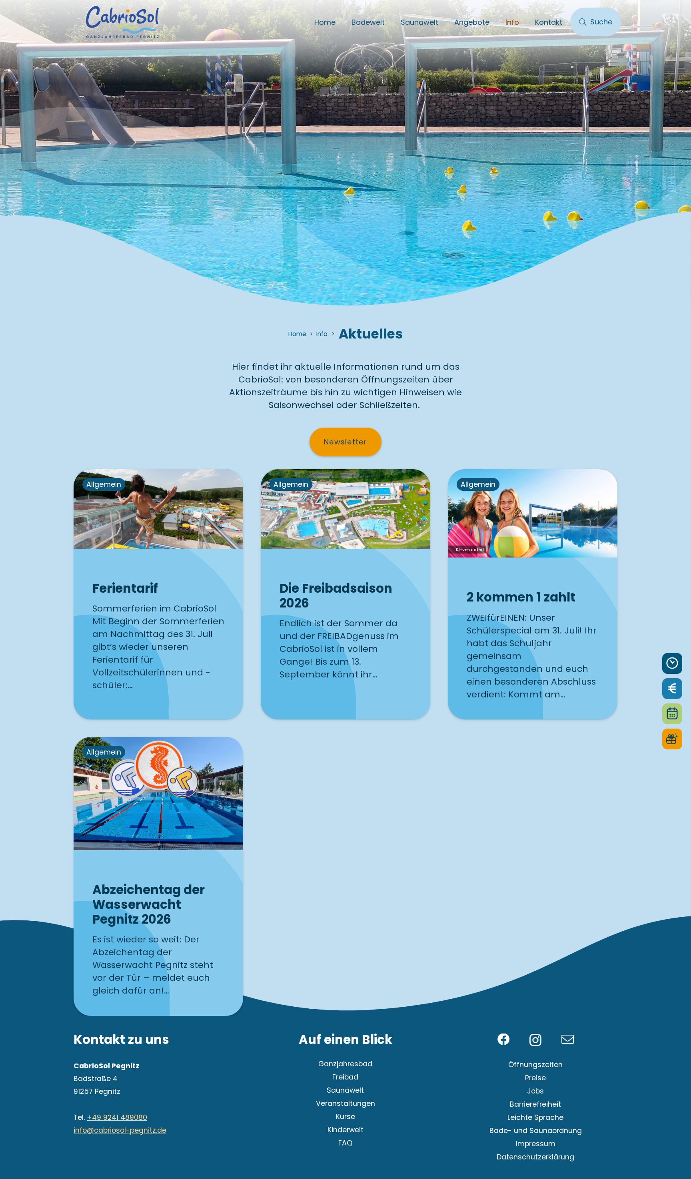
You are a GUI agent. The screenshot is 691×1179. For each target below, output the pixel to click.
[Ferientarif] (158, 594)
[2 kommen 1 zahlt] (532, 594)
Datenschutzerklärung (535, 1157)
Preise (535, 1078)
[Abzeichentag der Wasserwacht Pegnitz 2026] (158, 876)
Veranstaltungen (345, 1103)
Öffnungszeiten (535, 1064)
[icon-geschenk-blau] (672, 739)
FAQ (345, 1143)
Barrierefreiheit (535, 1104)
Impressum (535, 1144)
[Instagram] (535, 1040)
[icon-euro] (672, 688)
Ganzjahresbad (345, 1064)
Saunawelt (345, 1090)
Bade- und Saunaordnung (535, 1130)
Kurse (345, 1116)
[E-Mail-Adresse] (567, 1040)
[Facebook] (503, 1040)
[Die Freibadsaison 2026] (345, 594)
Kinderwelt (345, 1130)
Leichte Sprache (535, 1117)
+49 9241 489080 (117, 1117)
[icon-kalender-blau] (672, 713)
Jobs (535, 1091)
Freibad (345, 1077)
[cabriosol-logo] (122, 22)
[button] (391, 22)
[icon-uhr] (672, 663)
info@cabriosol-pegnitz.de (120, 1130)
